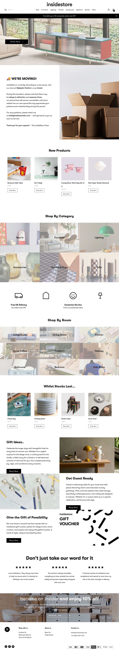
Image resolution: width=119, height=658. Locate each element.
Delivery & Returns (25, 635)
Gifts (94, 10)
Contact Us (22, 632)
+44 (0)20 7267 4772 (77, 635)
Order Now (15, 42)
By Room (79, 10)
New (37, 10)
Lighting (53, 10)
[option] (59, 16)
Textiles (61, 10)
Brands (87, 10)
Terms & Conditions (25, 637)
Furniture (44, 10)
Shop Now (12, 190)
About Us (48, 632)
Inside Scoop (49, 635)
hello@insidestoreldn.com (79, 632)
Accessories (70, 10)
